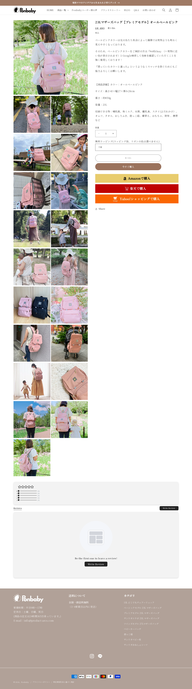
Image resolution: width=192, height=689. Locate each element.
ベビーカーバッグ (132, 628)
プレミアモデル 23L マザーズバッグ (141, 613)
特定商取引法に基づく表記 (63, 682)
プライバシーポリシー (41, 682)
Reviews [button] (18, 508)
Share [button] (102, 208)
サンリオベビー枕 (132, 639)
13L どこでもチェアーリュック (139, 602)
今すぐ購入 (128, 166)
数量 (97, 127)
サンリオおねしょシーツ (136, 644)
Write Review (169, 508)
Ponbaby (25, 682)
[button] (63, 10)
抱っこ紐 (128, 634)
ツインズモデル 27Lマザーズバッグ (141, 623)
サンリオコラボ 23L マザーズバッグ (141, 618)
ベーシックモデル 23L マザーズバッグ (143, 607)
